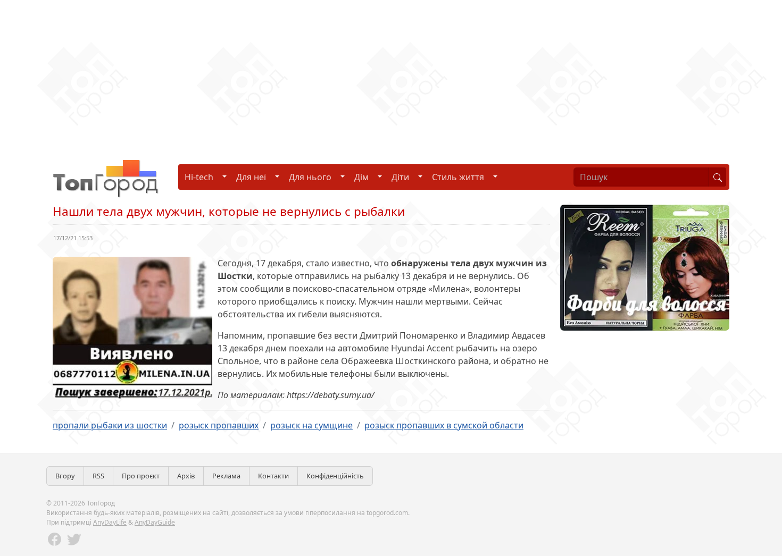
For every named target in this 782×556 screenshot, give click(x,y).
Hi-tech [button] (199, 177)
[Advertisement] (319, 74)
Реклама (226, 476)
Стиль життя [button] (458, 177)
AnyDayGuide (155, 522)
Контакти (273, 476)
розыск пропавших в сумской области (443, 425)
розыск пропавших (219, 425)
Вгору (65, 476)
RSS (98, 476)
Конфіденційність (335, 476)
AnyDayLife (110, 522)
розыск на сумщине (311, 425)
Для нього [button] (310, 177)
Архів (186, 476)
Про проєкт (141, 476)
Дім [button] (361, 177)
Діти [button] (400, 177)
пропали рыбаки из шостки (110, 425)
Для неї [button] (251, 177)
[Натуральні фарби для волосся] (644, 267)
